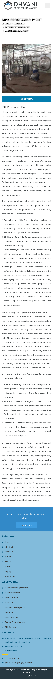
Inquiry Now (26, 98)
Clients (8, 566)
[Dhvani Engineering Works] (26, 5)
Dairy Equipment (12, 592)
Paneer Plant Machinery (15, 622)
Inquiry (8, 571)
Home (7, 23)
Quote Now (26, 525)
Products (19, 23)
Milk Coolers (10, 627)
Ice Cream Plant (12, 597)
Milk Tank (9, 612)
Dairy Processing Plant (17, 27)
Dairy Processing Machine (16, 588)
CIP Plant (9, 602)
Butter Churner (12, 617)
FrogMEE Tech (31, 676)
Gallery (8, 556)
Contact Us (10, 576)
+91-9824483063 (12, 658)
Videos (8, 561)
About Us (9, 547)
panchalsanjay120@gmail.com (18, 662)
